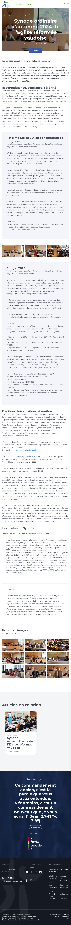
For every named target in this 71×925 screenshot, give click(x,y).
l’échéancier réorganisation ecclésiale (24, 450)
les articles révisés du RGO (26, 230)
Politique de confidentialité (10, 916)
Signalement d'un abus (28, 916)
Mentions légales (17, 914)
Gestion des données (33, 920)
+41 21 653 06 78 (10, 878)
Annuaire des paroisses (25, 918)
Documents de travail (9, 918)
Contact (21, 920)
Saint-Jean (64, 869)
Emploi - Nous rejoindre (9, 920)
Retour (36, 51)
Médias (27, 914)
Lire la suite (35, 827)
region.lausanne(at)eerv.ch (12, 881)
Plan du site (5, 914)
